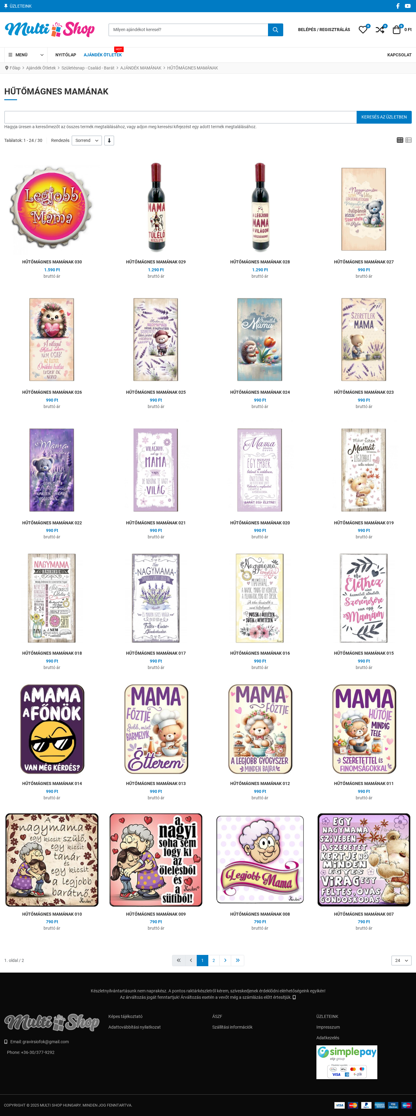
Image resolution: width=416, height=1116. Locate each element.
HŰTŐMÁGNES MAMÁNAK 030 (52, 261)
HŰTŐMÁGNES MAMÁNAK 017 (156, 653)
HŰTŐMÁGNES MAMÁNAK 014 (52, 783)
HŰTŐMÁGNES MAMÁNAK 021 (156, 522)
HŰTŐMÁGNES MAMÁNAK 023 (364, 392)
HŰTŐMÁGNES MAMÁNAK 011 (364, 783)
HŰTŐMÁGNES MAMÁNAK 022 (52, 522)
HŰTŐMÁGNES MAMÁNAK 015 (364, 653)
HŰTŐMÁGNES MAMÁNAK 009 (156, 914)
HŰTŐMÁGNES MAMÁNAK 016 (260, 653)
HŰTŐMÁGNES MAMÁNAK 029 (156, 261)
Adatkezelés (327, 1037)
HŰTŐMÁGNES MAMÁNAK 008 (260, 914)
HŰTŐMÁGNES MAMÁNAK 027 (364, 261)
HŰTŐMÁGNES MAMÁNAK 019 (364, 522)
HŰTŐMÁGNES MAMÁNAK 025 (156, 392)
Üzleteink (21, 6)
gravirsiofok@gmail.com (46, 1041)
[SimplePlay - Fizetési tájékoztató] (364, 1062)
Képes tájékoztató (125, 1016)
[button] (363, 30)
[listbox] (87, 141)
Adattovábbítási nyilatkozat (134, 1027)
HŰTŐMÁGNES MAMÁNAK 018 (52, 653)
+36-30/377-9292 (38, 1052)
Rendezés (60, 140)
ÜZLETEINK (327, 1016)
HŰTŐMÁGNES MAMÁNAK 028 (260, 261)
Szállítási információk (232, 1027)
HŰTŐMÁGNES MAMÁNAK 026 (52, 392)
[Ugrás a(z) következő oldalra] (225, 960)
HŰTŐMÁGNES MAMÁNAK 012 (260, 783)
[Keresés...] (275, 29)
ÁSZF (217, 1016)
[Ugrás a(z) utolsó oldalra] (237, 960)
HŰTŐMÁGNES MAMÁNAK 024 (260, 392)
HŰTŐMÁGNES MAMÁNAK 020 (260, 522)
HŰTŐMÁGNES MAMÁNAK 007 (364, 914)
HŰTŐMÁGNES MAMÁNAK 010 (52, 914)
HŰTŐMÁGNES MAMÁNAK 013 (156, 783)
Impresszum (328, 1027)
